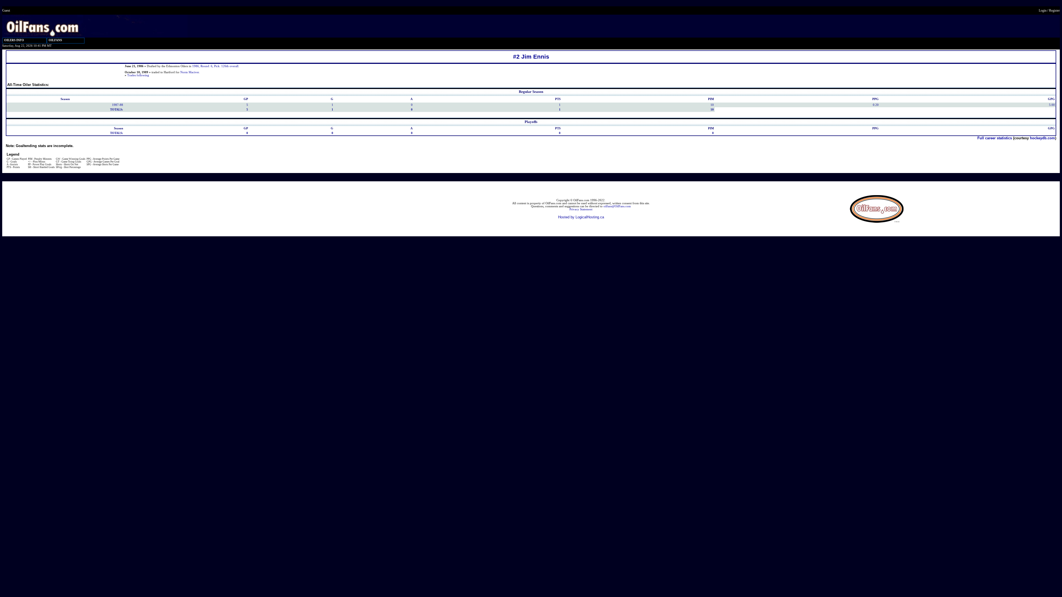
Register (1054, 10)
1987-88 (117, 104)
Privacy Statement (580, 209)
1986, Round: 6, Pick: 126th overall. (215, 66)
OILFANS (55, 40)
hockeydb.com (1042, 138)
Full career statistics (994, 138)
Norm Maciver (189, 72)
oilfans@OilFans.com (617, 206)
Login (1043, 10)
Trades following (138, 75)
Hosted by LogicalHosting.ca (581, 217)
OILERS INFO (14, 40)
